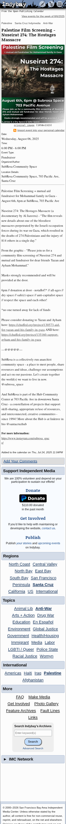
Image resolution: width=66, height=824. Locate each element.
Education (21, 622)
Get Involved (19, 703)
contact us (48, 528)
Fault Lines (50, 710)
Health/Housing (45, 635)
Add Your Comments (20, 461)
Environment (19, 629)
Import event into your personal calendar (41, 130)
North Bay (23, 571)
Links (33, 717)
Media (36, 642)
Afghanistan (32, 680)
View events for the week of (43, 16)
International (47, 591)
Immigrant (20, 642)
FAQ (20, 697)
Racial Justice (24, 656)
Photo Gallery (46, 703)
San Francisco (43, 578)
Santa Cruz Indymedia (28, 23)
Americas (13, 673)
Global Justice (45, 629)
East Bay (43, 571)
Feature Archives (21, 710)
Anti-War (48, 23)
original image (24, 125)
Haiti (28, 673)
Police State (47, 649)
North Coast (19, 564)
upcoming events (49, 543)
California (16, 591)
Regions (11, 556)
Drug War (45, 615)
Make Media (39, 697)
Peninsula (21, 584)
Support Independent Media (29, 471)
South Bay (19, 578)
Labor (50, 642)
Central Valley (45, 564)
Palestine (6, 23)
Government (18, 635)
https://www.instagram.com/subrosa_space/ (25, 440)
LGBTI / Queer (21, 649)
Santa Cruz (43, 584)
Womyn (46, 656)
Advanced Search (33, 748)
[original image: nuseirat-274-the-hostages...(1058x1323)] (33, 84)
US (30, 591)
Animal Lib (23, 608)
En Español (43, 622)
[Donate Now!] (33, 498)
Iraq (37, 673)
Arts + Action (23, 615)
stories (24, 543)
